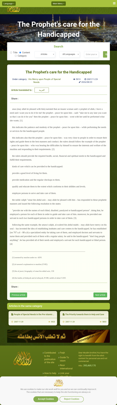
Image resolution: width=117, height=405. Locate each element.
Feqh (62, 352)
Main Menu (58, 3)
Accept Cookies (46, 399)
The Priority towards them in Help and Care (84, 314)
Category (22, 55)
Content (26, 52)
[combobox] (45, 54)
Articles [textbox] (44, 54)
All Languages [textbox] (68, 54)
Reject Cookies (71, 399)
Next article (100, 295)
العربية (42, 90)
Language (8, 3)
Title (15, 52)
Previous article (18, 295)
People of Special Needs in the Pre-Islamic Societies (37, 314)
